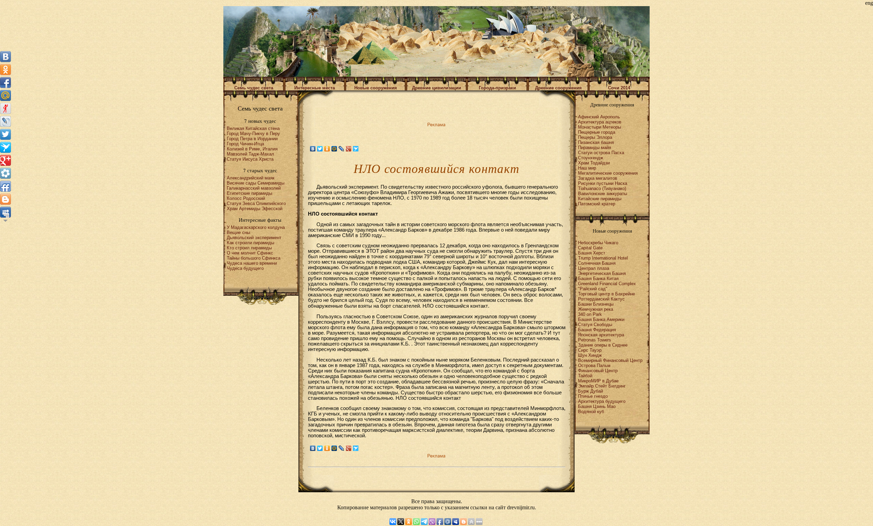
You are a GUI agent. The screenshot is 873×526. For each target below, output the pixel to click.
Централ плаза (593, 268)
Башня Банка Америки (601, 319)
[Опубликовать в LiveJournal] (5, 121)
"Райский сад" (592, 288)
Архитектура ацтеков (599, 122)
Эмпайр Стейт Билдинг (602, 386)
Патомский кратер (596, 203)
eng (869, 3)
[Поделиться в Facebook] (5, 82)
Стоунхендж (590, 157)
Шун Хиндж (590, 355)
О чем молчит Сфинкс (250, 252)
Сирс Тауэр (590, 350)
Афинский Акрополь (599, 116)
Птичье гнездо (593, 396)
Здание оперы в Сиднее (602, 345)
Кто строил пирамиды (249, 247)
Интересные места (314, 87)
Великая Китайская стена (253, 128)
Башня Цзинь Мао (597, 406)
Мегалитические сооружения (608, 173)
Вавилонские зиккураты (602, 193)
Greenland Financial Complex (607, 283)
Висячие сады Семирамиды (255, 183)
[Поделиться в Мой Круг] (5, 173)
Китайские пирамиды (599, 198)
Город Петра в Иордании (252, 138)
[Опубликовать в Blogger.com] (5, 199)
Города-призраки (497, 87)
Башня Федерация (597, 329)
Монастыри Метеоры (599, 127)
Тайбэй (585, 375)
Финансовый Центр (598, 370)
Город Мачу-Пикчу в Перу (253, 133)
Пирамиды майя (594, 147)
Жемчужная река (595, 309)
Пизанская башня (596, 142)
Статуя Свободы (595, 324)
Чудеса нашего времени (252, 263)
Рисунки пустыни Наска (602, 183)
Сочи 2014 (619, 87)
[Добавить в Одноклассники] (5, 69)
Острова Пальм (594, 365)
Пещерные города (596, 132)
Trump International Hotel (603, 258)
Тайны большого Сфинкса (253, 258)
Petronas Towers (594, 339)
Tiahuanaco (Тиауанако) (602, 188)
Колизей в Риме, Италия (252, 148)
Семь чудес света (253, 87)
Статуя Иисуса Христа (250, 159)
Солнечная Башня (597, 263)
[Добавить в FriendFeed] (5, 186)
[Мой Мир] (334, 148)
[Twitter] (320, 148)
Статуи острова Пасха (601, 152)
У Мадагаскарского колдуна (256, 227)
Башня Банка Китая (598, 278)
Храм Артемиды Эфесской (254, 208)
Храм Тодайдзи (594, 162)
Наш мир (587, 168)
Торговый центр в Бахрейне (606, 293)
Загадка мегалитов (597, 178)
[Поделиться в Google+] (5, 160)
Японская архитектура (601, 334)
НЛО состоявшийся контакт (455, 306)
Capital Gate (590, 247)
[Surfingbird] (355, 148)
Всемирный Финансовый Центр (610, 360)
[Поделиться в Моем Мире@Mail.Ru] (5, 95)
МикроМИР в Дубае (598, 380)
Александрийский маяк (251, 177)
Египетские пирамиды (249, 193)
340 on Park (590, 314)
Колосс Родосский (246, 198)
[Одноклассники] (327, 148)
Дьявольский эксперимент (254, 237)
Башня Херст (591, 252)
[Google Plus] (348, 148)
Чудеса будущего (245, 268)
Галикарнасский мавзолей (254, 188)
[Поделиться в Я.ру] (5, 108)
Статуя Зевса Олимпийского (256, 203)
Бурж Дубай (590, 391)
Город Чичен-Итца (245, 143)
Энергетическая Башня (602, 273)
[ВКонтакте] (312, 148)
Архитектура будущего (601, 401)
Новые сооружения (375, 87)
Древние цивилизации (436, 87)
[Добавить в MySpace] (5, 212)
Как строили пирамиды (250, 242)
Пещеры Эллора (595, 137)
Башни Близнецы (595, 304)
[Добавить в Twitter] (5, 134)
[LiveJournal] (341, 148)
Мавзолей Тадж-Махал (250, 154)
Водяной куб (591, 411)
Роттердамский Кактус (601, 299)
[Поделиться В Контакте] (5, 56)
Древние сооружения (558, 87)
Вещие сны (238, 232)
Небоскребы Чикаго (598, 242)
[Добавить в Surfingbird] (5, 147)
